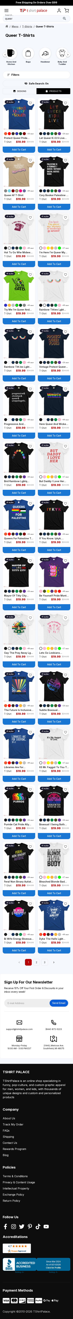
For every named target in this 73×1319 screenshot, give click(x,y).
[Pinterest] (30, 1227)
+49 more (31, 191)
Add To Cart (19, 149)
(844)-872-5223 (53, 1029)
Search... (9, 15)
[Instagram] (13, 1227)
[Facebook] (5, 1227)
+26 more (31, 134)
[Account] (59, 11)
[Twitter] (21, 1227)
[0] (66, 11)
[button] (30, 103)
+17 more (66, 248)
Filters (15, 74)
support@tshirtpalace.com (19, 1029)
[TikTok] (38, 1227)
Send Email (58, 1003)
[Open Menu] (6, 11)
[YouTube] (46, 1227)
